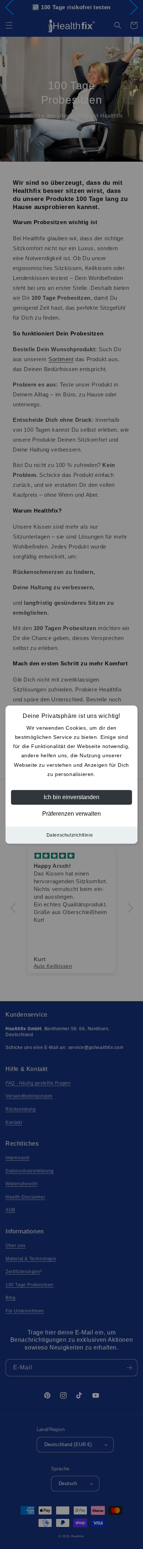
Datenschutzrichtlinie (70, 835)
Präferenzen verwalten (71, 814)
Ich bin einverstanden (71, 797)
